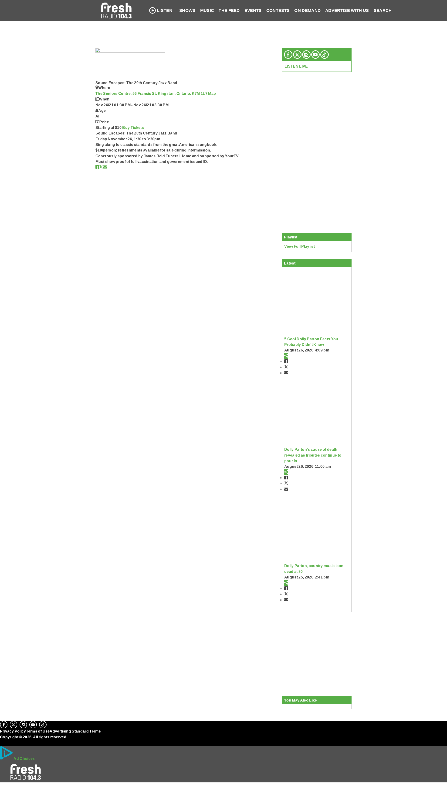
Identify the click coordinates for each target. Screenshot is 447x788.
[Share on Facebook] (97, 167)
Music (207, 10)
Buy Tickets (133, 127)
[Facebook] (288, 54)
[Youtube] (315, 54)
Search (383, 10)
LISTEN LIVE (296, 66)
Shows (187, 10)
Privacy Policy (13, 731)
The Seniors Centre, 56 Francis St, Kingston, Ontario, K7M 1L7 (151, 93)
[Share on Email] (105, 167)
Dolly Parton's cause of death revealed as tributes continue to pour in (312, 455)
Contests (278, 10)
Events (253, 10)
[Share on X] (101, 167)
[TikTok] (324, 54)
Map (212, 93)
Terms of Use (38, 731)
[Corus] (2, 742)
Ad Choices (24, 758)
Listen (164, 10)
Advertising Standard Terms (75, 731)
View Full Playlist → (301, 246)
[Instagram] (306, 54)
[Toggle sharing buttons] (286, 356)
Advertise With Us (347, 10)
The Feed (229, 10)
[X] (297, 54)
